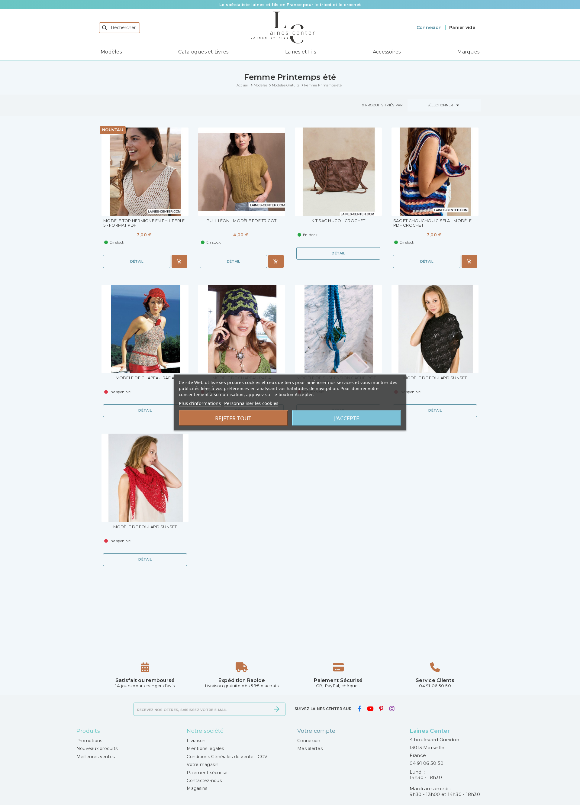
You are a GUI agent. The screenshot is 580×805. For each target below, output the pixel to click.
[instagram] (391, 708)
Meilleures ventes (95, 756)
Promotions (89, 740)
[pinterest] (381, 708)
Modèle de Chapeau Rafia (145, 378)
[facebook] (359, 708)
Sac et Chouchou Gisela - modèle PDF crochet (432, 223)
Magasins (197, 788)
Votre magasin (202, 764)
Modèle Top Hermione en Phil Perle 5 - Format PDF (144, 223)
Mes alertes (310, 748)
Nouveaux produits (97, 748)
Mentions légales (205, 748)
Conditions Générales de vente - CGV (227, 756)
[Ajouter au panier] (179, 261)
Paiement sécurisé (207, 772)
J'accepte (346, 418)
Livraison (196, 740)
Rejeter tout (233, 418)
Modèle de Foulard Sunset (435, 378)
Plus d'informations (200, 403)
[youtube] (370, 708)
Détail (136, 261)
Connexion (308, 740)
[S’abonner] (276, 709)
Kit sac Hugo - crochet (338, 220)
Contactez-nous (204, 780)
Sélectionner (444, 105)
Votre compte (316, 731)
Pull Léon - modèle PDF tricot (241, 220)
